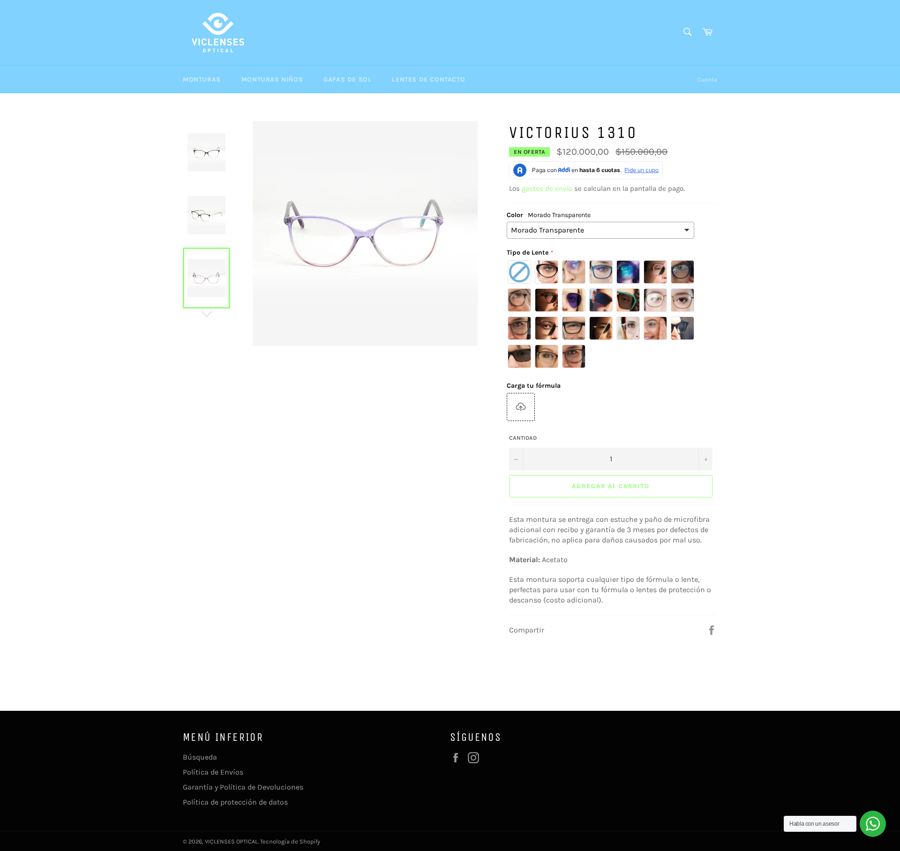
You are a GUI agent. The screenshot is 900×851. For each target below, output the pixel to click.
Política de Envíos (213, 772)
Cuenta (707, 79)
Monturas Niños (272, 79)
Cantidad (523, 438)
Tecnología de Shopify (290, 841)
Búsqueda (200, 757)
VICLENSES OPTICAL (231, 841)
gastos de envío (547, 188)
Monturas (202, 79)
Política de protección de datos (235, 802)
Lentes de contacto (428, 79)
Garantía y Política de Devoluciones (243, 787)
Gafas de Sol (347, 79)
